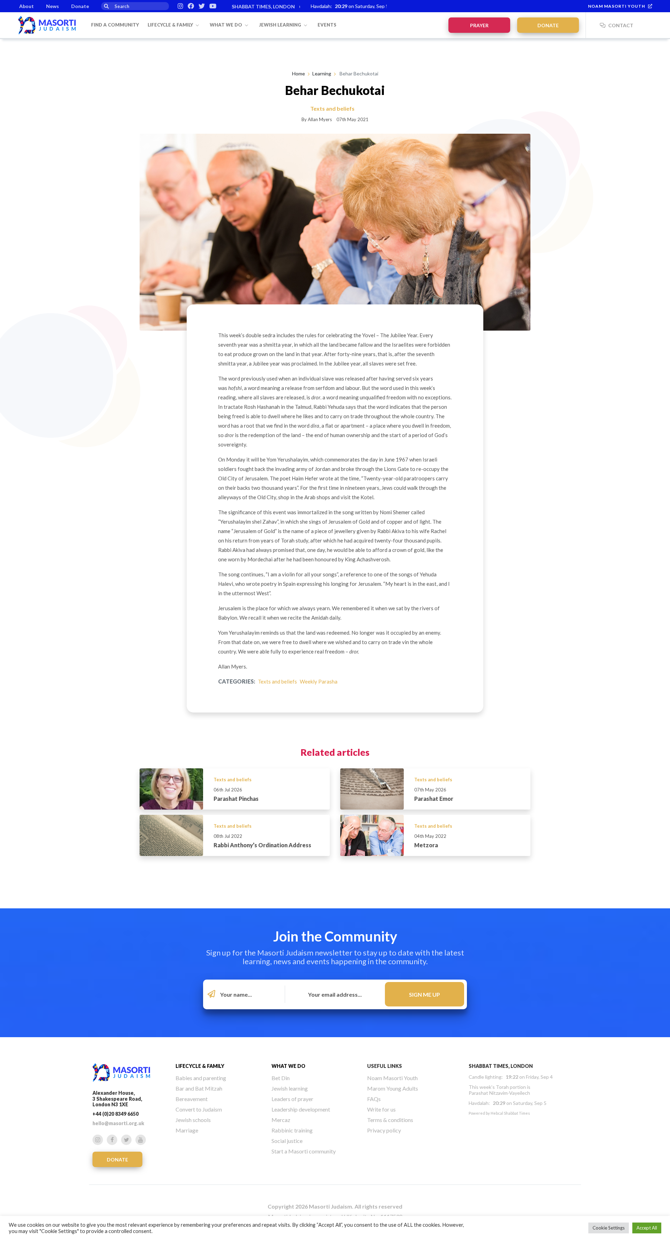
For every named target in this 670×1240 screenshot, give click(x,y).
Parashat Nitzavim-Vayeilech (499, 1093)
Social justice (287, 1140)
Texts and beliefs (277, 681)
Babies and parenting (201, 1078)
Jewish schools (193, 1119)
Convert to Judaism (199, 1109)
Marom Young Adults (392, 1088)
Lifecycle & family (171, 25)
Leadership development (300, 1109)
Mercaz (280, 1119)
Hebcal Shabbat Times (510, 1113)
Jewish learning (280, 25)
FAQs (374, 1098)
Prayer (479, 25)
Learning (321, 73)
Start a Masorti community (303, 1151)
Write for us (381, 1109)
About (26, 6)
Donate (80, 6)
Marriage (187, 1130)
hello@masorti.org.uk (118, 1123)
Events (327, 25)
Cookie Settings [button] (609, 1228)
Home (298, 73)
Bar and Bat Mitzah (199, 1088)
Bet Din (280, 1078)
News (52, 6)
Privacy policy (384, 1130)
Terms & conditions (390, 1119)
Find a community (115, 25)
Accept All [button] (646, 1228)
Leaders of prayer (292, 1098)
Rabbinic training (292, 1130)
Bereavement (192, 1098)
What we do (226, 25)
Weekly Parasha (318, 681)
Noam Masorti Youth (616, 6)
